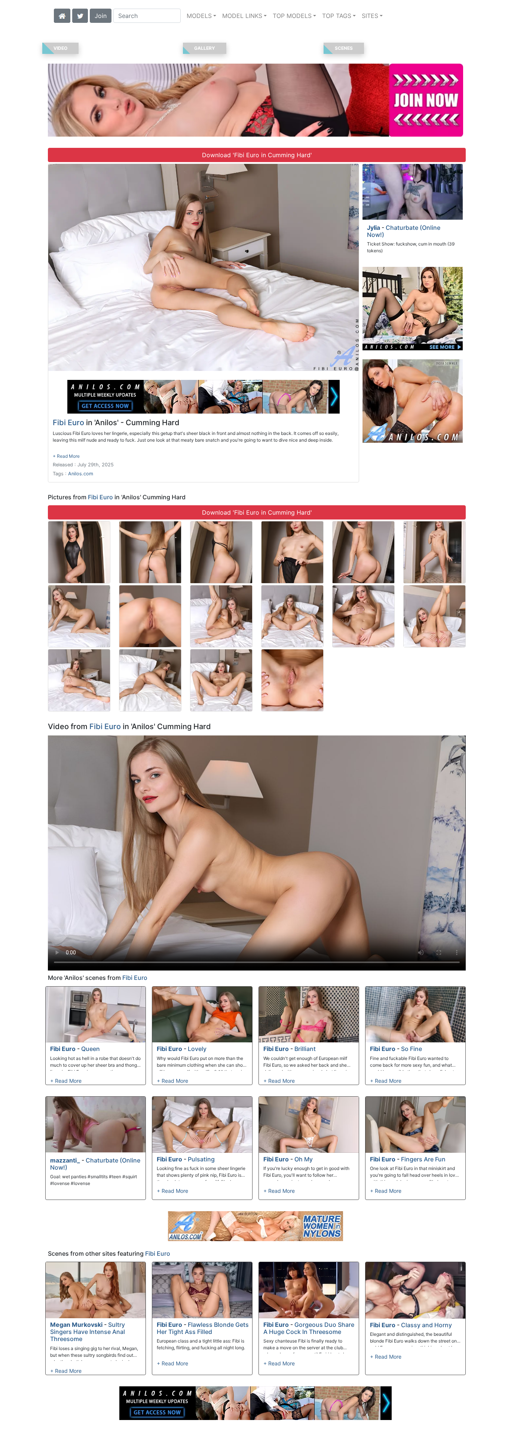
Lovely (197, 1048)
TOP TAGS (336, 15)
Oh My (303, 1159)
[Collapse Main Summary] (66, 456)
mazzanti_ (65, 1160)
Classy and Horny (426, 1325)
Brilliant (305, 1048)
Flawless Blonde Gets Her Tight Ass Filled (203, 1328)
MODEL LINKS (242, 15)
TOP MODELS (292, 15)
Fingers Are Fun (423, 1159)
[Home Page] (62, 15)
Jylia (373, 227)
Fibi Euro (68, 422)
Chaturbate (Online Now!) (403, 231)
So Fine (411, 1048)
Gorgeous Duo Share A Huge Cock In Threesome (308, 1328)
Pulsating (201, 1159)
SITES (370, 15)
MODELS (199, 15)
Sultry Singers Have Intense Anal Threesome (87, 1332)
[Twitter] (80, 15)
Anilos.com (80, 473)
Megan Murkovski (76, 1324)
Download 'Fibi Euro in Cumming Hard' (257, 155)
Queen (90, 1048)
